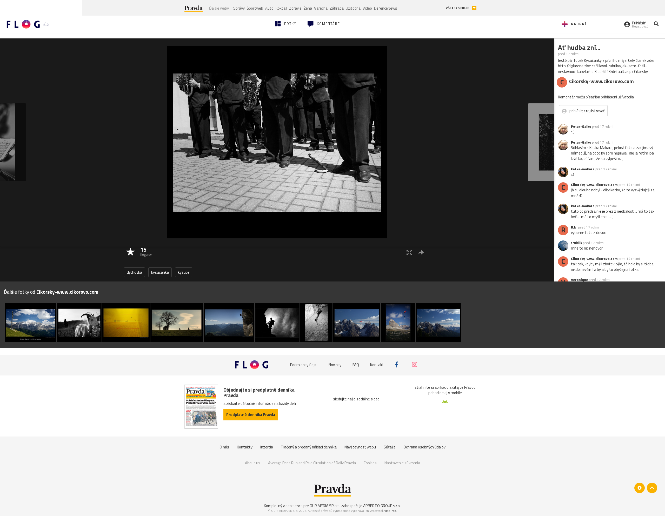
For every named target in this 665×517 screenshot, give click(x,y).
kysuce (183, 272)
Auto (269, 8)
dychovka (134, 272)
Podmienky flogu (303, 364)
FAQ (356, 364)
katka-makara (583, 169)
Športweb (255, 8)
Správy (239, 8)
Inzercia (266, 447)
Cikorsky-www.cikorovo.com (594, 184)
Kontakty (244, 447)
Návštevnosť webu (360, 447)
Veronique (579, 279)
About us (252, 463)
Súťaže (390, 447)
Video (367, 8)
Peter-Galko (581, 126)
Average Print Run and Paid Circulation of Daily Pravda (312, 463)
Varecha (321, 8)
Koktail (281, 8)
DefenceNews (385, 8)
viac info (390, 510)
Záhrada (337, 8)
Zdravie (295, 8)
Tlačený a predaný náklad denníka (309, 447)
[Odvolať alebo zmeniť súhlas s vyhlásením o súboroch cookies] (639, 488)
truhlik (576, 242)
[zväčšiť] (409, 252)
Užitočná (353, 8)
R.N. (574, 227)
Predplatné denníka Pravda (250, 415)
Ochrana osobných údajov (424, 447)
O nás (224, 447)
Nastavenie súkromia (402, 463)
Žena (308, 8)
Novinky (335, 364)
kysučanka (160, 272)
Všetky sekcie (458, 7)
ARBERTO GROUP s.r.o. (382, 506)
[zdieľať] (421, 252)
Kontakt (377, 364)
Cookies (370, 463)
